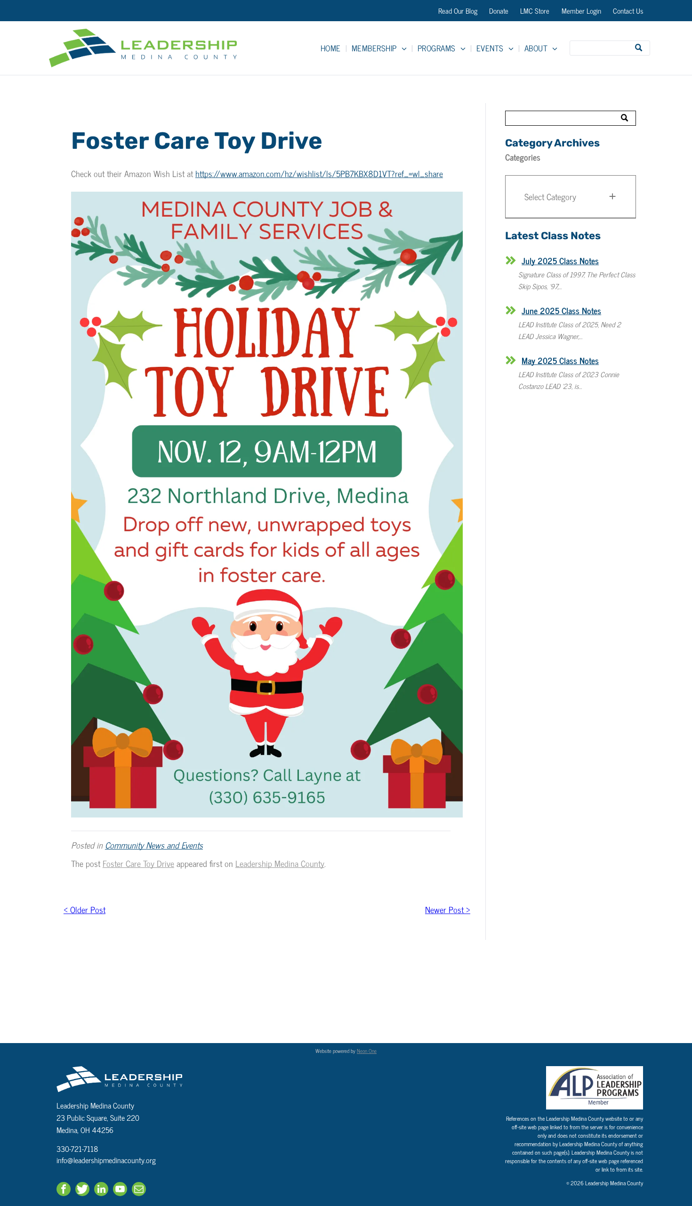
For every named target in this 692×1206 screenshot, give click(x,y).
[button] (571, 197)
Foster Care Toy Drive (138, 863)
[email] (139, 1190)
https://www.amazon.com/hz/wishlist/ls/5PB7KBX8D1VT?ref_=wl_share (319, 173)
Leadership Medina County (279, 863)
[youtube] (120, 1190)
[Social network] (82, 1190)
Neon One (367, 1050)
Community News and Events (154, 845)
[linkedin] (101, 1190)
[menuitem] (331, 48)
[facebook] (63, 1190)
